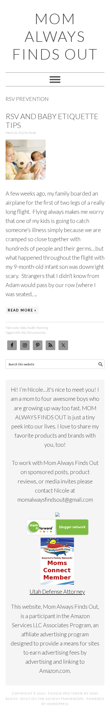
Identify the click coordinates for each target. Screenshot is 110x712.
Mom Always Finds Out (55, 36)
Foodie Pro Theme (65, 693)
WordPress (58, 704)
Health (31, 327)
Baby (23, 327)
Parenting (42, 327)
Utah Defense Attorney (57, 591)
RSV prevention (36, 332)
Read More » (22, 310)
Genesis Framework (64, 699)
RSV (24, 332)
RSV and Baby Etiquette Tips (52, 121)
